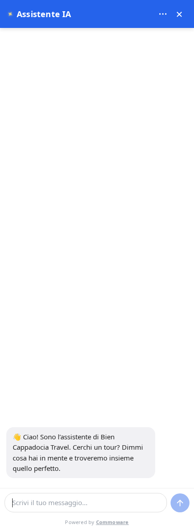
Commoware (112, 522)
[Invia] (180, 502)
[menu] (163, 14)
